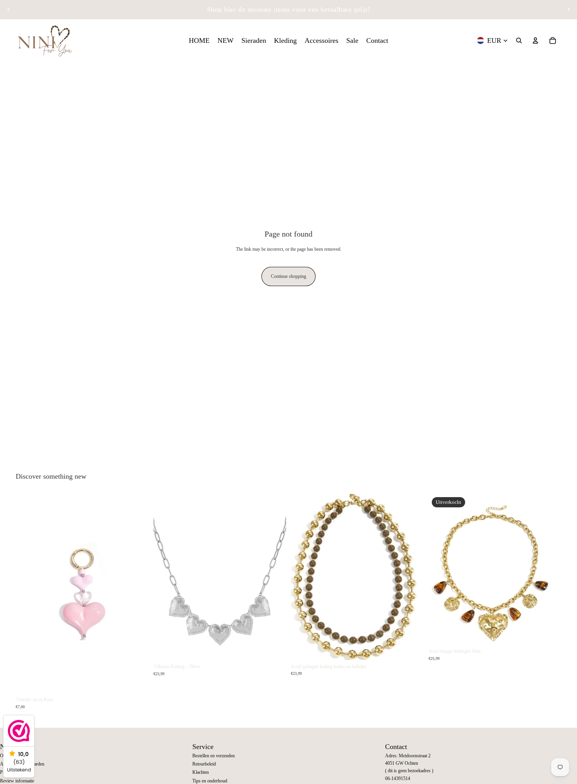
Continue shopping (288, 276)
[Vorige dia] (8, 9)
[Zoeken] (519, 40)
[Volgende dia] (568, 9)
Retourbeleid (204, 764)
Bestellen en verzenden (213, 755)
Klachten (200, 772)
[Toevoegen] (137, 681)
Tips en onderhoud (209, 781)
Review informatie (17, 781)
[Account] (535, 40)
